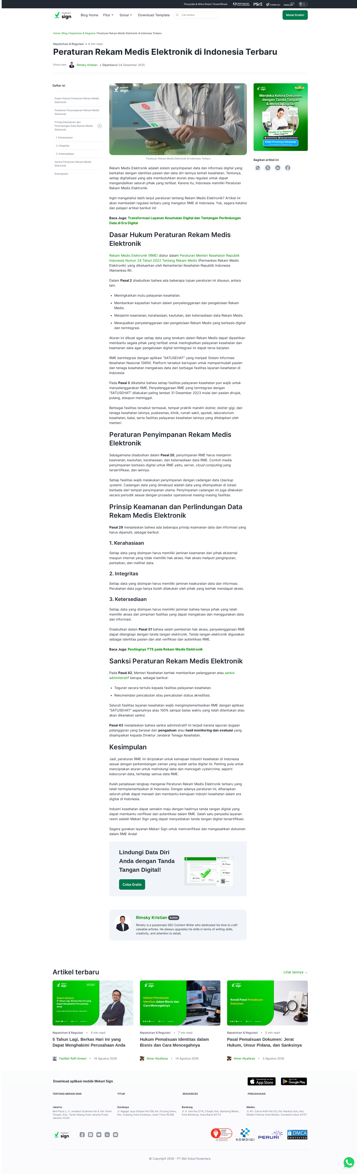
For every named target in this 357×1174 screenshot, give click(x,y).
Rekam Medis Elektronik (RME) (133, 255)
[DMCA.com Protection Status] (297, 1134)
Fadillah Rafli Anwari (72, 1058)
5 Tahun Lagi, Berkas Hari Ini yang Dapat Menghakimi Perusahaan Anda (89, 1042)
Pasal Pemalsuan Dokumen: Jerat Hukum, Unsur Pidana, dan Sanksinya (264, 1042)
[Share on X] (268, 168)
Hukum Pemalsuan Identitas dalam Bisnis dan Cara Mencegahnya (174, 1042)
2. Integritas (62, 145)
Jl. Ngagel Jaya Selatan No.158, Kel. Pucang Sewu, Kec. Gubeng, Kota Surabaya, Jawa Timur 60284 (147, 1113)
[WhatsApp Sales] (347, 1162)
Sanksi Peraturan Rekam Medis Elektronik (73, 163)
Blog (64, 33)
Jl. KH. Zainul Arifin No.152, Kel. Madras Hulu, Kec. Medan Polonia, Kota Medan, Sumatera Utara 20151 (276, 1113)
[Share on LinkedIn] (278, 168)
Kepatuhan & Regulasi (82, 33)
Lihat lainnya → (296, 972)
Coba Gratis (132, 884)
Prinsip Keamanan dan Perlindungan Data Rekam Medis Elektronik (74, 126)
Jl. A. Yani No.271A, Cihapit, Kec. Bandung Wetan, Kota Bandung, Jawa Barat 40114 (210, 1113)
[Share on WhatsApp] (258, 168)
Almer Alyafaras (157, 1058)
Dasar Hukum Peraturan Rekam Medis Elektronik (77, 100)
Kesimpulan (61, 173)
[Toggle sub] (100, 126)
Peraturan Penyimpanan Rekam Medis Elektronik (77, 112)
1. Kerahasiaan (64, 137)
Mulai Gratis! (295, 15)
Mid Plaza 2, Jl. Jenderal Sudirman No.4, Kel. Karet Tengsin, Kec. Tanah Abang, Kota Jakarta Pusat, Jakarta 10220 (82, 1114)
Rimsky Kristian (87, 65)
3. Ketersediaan (65, 153)
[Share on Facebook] (288, 168)
